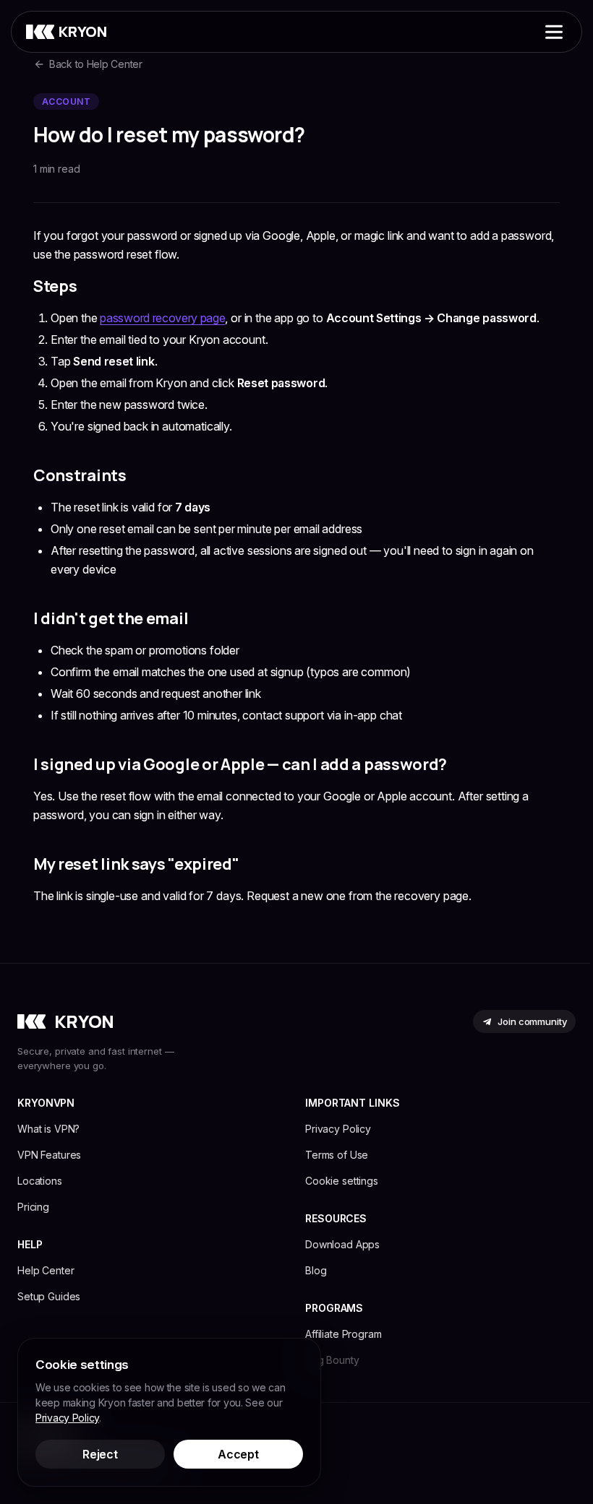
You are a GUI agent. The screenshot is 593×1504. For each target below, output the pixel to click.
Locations (39, 1181)
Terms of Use (336, 1155)
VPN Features (49, 1155)
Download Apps (342, 1244)
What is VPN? (48, 1129)
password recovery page (162, 318)
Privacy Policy (338, 1129)
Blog (315, 1270)
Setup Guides (48, 1296)
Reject (99, 1454)
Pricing (33, 1207)
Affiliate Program (343, 1334)
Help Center (45, 1270)
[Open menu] (554, 32)
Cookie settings (341, 1181)
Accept (238, 1454)
